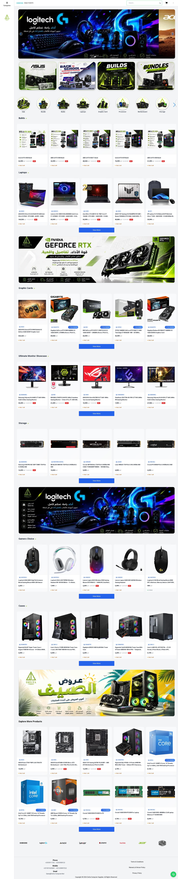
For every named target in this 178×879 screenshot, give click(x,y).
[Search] (160, 3)
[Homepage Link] (7, 18)
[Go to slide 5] (97, 56)
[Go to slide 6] (98, 56)
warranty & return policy (137, 867)
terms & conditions (137, 862)
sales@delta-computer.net (55, 874)
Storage (162, 112)
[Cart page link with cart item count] (166, 3)
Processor (122, 112)
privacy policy (137, 873)
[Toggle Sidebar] (7, 2)
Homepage (20, 3)
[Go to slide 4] (95, 56)
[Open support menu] (173, 874)
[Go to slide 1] (91, 56)
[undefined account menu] (173, 3)
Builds (63, 112)
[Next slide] (172, 34)
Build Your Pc (28, 3)
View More (96, 230)
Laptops (83, 112)
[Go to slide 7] (101, 56)
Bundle (43, 112)
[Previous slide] (21, 34)
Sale (23, 112)
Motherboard (142, 112)
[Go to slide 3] (94, 56)
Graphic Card (102, 112)
